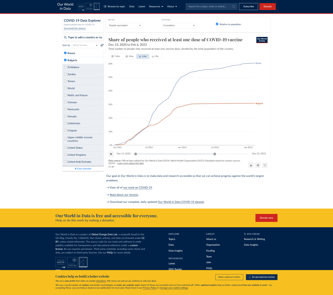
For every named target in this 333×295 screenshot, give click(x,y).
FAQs (110, 253)
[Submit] (233, 6)
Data (131, 6)
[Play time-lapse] (111, 154)
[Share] (258, 165)
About (170, 6)
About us (211, 239)
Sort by (66, 45)
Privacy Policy (150, 288)
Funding (210, 251)
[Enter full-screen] (265, 165)
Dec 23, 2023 (259, 154)
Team (209, 257)
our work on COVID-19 (137, 187)
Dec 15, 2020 (124, 154)
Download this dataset (75, 28)
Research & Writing (254, 239)
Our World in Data (65, 6)
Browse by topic (116, 6)
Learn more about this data (130, 163)
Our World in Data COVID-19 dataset (181, 202)
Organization (213, 245)
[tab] (116, 56)
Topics (172, 239)
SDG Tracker (175, 269)
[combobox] (212, 6)
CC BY (111, 167)
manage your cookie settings (174, 288)
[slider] (135, 154)
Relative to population (230, 24)
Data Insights (176, 251)
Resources (154, 6)
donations (101, 281)
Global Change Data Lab (104, 234)
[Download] (251, 165)
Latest (142, 6)
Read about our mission (124, 194)
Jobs (208, 262)
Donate (268, 6)
